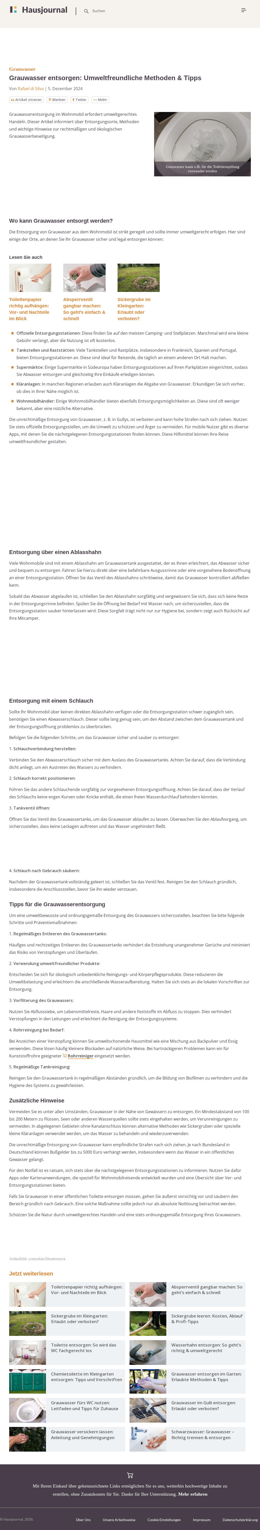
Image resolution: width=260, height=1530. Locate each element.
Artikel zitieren (28, 99)
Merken (59, 99)
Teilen (80, 99)
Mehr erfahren (192, 1494)
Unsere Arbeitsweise (119, 1520)
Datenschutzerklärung (240, 1520)
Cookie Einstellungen (164, 1520)
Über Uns (83, 1520)
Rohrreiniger (80, 1056)
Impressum (201, 1520)
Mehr (102, 99)
